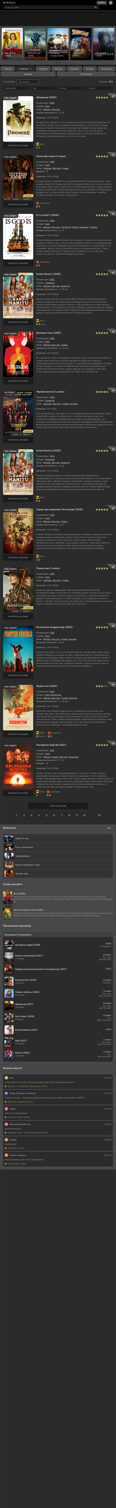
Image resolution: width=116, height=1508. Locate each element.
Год (34, 88)
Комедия (65, 286)
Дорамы (28, 74)
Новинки (43, 68)
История (74, 403)
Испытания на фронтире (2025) (54, 627)
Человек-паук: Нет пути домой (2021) (28, 1132)
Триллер (93, 227)
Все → (110, 828)
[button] (56, 62)
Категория (10, 88)
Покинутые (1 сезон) (48, 568)
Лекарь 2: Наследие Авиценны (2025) (27, 1086)
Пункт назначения (24, 847)
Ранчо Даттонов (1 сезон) (51, 156)
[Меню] (110, 2)
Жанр (63, 88)
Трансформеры (22, 856)
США (47, 106)
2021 (52, 750)
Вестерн (56, 109)
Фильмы (59, 68)
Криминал (84, 227)
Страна (91, 88)
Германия (50, 282)
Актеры (89, 68)
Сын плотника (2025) (19, 1117)
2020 (52, 102)
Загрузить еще (58, 806)
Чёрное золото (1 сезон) (50, 391)
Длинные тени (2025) (48, 332)
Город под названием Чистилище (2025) (59, 509)
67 (99, 815)
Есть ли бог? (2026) (47, 215)
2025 (52, 279)
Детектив (66, 227)
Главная (7, 68)
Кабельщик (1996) (17, 1163)
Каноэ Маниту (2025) (48, 274)
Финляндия (56, 694)
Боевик (55, 757)
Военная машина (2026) (20, 1102)
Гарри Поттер (22, 838)
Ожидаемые (86, 74)
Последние (24, 81)
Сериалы (74, 68)
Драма (65, 168)
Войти (101, 2)
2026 (52, 161)
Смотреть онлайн (18, 145)
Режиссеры (106, 68)
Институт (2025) (16, 1148)
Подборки (24, 68)
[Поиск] (95, 7)
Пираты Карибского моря (27, 864)
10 (84, 815)
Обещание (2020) (46, 97)
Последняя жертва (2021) (51, 744)
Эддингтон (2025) (46, 686)
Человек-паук (21, 873)
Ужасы (64, 521)
